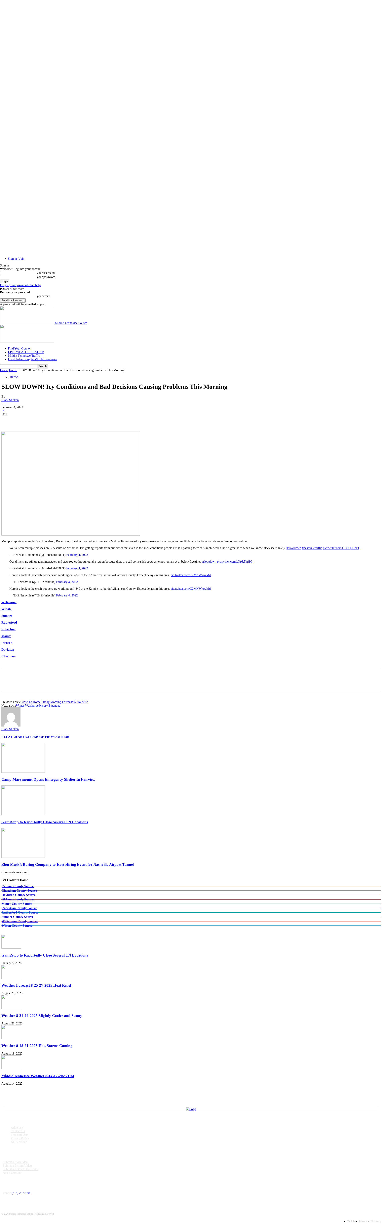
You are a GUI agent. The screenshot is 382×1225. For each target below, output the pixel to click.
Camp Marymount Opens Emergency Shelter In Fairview (48, 779)
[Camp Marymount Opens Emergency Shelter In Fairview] (23, 771)
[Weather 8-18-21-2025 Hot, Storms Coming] (11, 1038)
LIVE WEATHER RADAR (26, 352)
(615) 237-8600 (21, 1193)
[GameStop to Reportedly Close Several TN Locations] (23, 814)
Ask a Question (12, 1172)
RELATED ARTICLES (17, 736)
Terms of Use (19, 1134)
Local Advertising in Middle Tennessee (32, 359)
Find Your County (19, 348)
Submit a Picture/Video (17, 1165)
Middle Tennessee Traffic (24, 355)
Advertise (17, 1127)
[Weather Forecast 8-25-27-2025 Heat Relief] (11, 977)
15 (3, 410)
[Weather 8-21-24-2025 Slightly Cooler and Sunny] (11, 1008)
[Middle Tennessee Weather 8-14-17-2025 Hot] (11, 1068)
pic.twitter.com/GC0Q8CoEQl (342, 548)
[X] (22, 420)
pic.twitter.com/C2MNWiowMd (191, 575)
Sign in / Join (16, 258)
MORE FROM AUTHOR (51, 736)
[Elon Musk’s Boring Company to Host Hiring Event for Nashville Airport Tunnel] (23, 856)
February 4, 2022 (77, 554)
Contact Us (18, 1131)
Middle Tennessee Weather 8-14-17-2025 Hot (37, 1076)
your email (43, 296)
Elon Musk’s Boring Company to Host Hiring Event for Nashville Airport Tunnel (67, 864)
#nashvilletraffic (312, 548)
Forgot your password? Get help (20, 285)
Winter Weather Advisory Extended (38, 705)
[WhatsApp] (50, 420)
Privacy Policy (20, 1138)
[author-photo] (10, 725)
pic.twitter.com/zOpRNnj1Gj (235, 561)
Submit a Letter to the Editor (20, 1169)
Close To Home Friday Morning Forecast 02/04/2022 (54, 702)
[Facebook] (8, 420)
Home (4, 370)
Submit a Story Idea (15, 1162)
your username (46, 272)
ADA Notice (19, 1142)
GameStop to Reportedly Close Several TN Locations (44, 822)
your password (46, 277)
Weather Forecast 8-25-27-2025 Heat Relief (36, 985)
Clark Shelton (10, 400)
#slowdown (293, 548)
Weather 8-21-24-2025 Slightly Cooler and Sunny (41, 1015)
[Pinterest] (36, 420)
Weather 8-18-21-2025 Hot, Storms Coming (36, 1046)
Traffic (13, 370)
